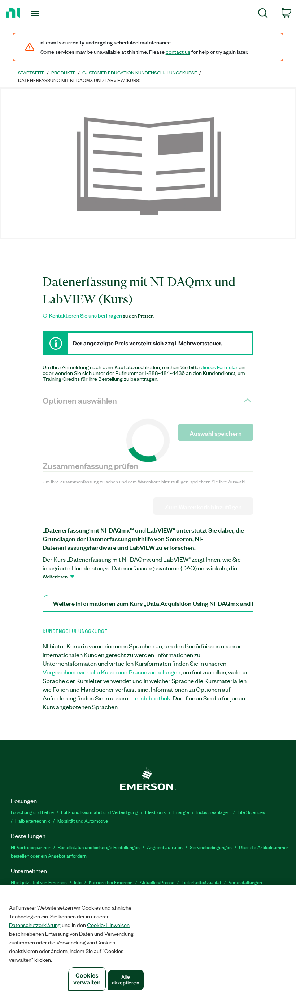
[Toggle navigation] (44, 13)
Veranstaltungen (245, 882)
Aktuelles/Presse (157, 882)
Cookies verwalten (87, 979)
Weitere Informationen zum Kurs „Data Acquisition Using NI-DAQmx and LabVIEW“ (166, 603)
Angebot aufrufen (165, 847)
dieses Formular (219, 367)
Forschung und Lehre (32, 812)
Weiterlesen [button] (55, 576)
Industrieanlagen (213, 812)
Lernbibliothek (150, 698)
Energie (181, 812)
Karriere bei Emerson (110, 882)
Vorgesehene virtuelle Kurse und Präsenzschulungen (111, 672)
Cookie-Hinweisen (108, 924)
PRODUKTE (63, 72)
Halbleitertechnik (32, 820)
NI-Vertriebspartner (31, 847)
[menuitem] (263, 14)
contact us (178, 51)
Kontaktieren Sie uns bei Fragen (85, 315)
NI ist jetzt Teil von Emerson (39, 882)
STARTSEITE (31, 72)
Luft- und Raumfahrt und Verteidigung (99, 812)
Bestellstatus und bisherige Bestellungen (99, 847)
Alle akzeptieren (125, 980)
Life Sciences (251, 812)
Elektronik (155, 812)
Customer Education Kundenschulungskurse (139, 72)
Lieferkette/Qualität (201, 882)
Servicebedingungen (211, 847)
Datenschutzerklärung (35, 924)
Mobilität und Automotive (82, 820)
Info (78, 882)
